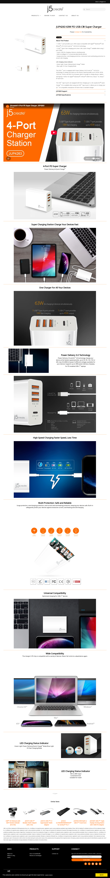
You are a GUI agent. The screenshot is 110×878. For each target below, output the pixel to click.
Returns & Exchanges (36, 855)
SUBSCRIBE (86, 860)
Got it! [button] (101, 875)
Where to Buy (11, 855)
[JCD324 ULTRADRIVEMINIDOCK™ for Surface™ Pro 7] (63, 811)
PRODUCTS (35, 15)
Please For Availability (81, 32)
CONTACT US (63, 15)
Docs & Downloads (35, 853)
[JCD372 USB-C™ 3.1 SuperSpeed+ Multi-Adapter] (46, 811)
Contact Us (55, 853)
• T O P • (55, 793)
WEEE (8, 857)
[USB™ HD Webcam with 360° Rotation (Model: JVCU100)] (13, 811)
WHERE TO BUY (49, 15)
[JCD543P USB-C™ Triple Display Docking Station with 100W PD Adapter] (97, 811)
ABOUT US (75, 15)
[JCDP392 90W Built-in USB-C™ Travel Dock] (80, 811)
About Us (9, 853)
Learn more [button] (49, 875)
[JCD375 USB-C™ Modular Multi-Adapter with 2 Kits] (29, 811)
